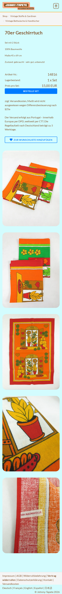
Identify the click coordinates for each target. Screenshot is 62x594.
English (28, 587)
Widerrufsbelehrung (34, 575)
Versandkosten (18, 100)
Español (38, 587)
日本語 (48, 587)
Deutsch (7, 587)
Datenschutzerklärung (29, 579)
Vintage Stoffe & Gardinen (23, 16)
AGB (19, 575)
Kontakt (47, 579)
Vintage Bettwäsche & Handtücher (22, 21)
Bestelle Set (31, 91)
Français (18, 587)
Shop (5, 16)
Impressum (8, 575)
